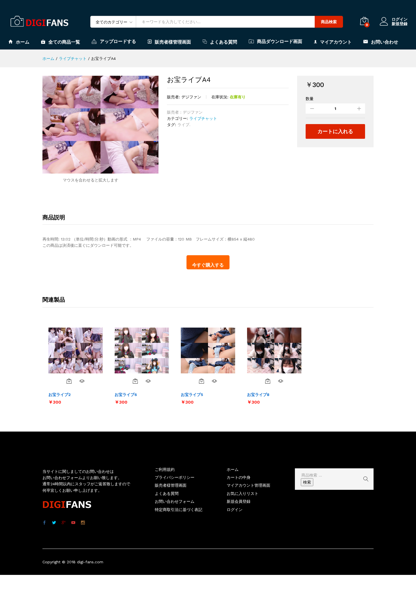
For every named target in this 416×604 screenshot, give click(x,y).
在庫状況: (219, 97)
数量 (310, 99)
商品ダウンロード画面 (279, 41)
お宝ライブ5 (192, 394)
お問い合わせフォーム (174, 501)
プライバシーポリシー (174, 477)
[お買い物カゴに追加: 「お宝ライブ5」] (201, 381)
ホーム (22, 41)
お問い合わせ (384, 41)
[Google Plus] (63, 523)
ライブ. (183, 124)
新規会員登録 (238, 501)
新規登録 (400, 23)
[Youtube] (73, 523)
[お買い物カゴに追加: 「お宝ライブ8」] (268, 381)
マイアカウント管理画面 (248, 485)
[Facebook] (44, 523)
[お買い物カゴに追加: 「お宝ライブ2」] (69, 381)
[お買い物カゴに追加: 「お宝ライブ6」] (135, 381)
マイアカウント (336, 41)
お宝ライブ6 (126, 394)
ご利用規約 (165, 469)
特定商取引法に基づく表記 (178, 509)
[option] (75, 366)
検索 (307, 482)
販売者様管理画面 (173, 41)
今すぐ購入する (208, 265)
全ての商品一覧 (64, 41)
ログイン (400, 19)
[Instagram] (83, 523)
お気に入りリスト (242, 493)
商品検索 (329, 22)
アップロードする (118, 41)
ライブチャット (203, 118)
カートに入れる (335, 131)
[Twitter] (54, 523)
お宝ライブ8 (258, 394)
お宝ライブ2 (59, 394)
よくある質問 (223, 41)
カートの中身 (238, 477)
